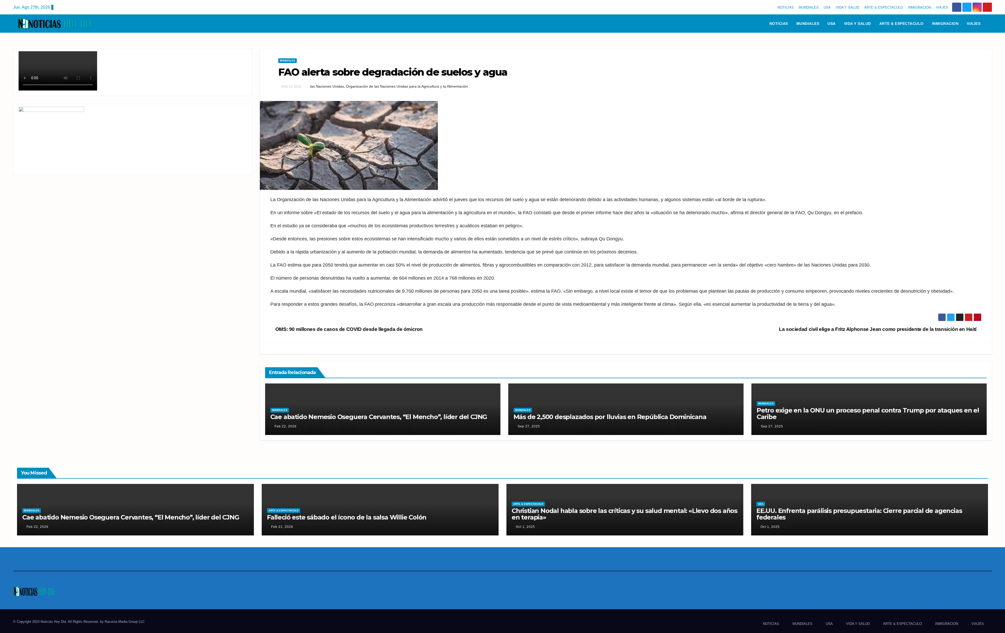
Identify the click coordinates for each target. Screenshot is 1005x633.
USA (827, 7)
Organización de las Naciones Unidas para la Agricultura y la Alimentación (407, 86)
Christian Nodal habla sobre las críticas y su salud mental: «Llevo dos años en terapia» (624, 514)
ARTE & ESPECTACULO (883, 7)
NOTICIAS (786, 7)
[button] (990, 23)
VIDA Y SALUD (847, 7)
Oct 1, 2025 (525, 527)
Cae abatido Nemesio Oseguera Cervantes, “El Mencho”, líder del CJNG (378, 417)
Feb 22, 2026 (286, 426)
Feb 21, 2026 (282, 527)
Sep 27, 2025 (529, 426)
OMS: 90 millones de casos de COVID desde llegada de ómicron (348, 329)
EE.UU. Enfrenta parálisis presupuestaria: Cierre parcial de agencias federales (859, 514)
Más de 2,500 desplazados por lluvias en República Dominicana (609, 417)
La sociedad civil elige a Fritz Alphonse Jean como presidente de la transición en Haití (878, 329)
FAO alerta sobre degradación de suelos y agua (392, 72)
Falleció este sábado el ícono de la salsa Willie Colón (346, 517)
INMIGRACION (919, 7)
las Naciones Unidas (327, 86)
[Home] (758, 23)
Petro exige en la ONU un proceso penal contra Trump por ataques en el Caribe (868, 413)
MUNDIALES (809, 7)
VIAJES (942, 7)
